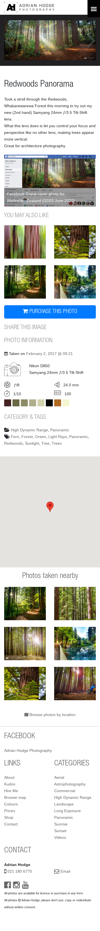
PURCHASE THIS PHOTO (52, 312)
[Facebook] (7, 886)
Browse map (15, 797)
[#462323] (7, 402)
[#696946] (15, 402)
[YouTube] (25, 886)
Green (40, 436)
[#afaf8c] (32, 402)
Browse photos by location (52, 714)
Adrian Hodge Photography (28, 750)
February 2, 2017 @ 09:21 (49, 353)
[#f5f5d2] (65, 402)
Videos (60, 837)
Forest (27, 436)
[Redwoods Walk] (75, 603)
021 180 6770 (20, 871)
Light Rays (57, 436)
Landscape (64, 804)
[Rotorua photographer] (29, 7)
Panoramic (59, 430)
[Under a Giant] (75, 683)
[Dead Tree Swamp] (75, 282)
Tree (45, 443)
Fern (15, 436)
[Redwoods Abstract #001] (25, 242)
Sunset (60, 831)
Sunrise (61, 824)
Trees (57, 443)
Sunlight (32, 443)
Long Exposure (67, 811)
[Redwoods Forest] (25, 643)
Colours (11, 804)
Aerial (59, 777)
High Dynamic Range (29, 430)
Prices (9, 811)
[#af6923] (57, 402)
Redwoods (13, 443)
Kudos (9, 784)
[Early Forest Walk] (25, 282)
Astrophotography (70, 784)
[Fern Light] (75, 242)
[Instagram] (16, 886)
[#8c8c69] (24, 402)
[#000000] (49, 402)
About (9, 777)
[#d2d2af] (41, 402)
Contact (11, 824)
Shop (8, 817)
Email (65, 871)
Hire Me (11, 791)
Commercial (64, 791)
